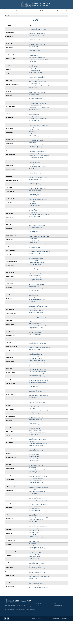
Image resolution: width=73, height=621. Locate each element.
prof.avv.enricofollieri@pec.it (35, 229)
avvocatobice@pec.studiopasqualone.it (37, 439)
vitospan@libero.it (33, 521)
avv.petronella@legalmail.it (35, 461)
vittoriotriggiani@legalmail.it (35, 556)
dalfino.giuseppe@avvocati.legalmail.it (37, 140)
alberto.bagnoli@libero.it (34, 39)
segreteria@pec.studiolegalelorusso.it (37, 314)
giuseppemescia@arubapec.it (35, 358)
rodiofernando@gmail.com (35, 489)
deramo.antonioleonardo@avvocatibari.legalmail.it (40, 181)
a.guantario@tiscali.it (33, 257)
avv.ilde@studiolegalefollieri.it (35, 231)
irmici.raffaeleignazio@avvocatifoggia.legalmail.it (39, 280)
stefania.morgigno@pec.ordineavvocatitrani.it (38, 380)
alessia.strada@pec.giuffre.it (35, 530)
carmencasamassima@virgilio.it (35, 98)
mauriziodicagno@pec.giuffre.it (35, 184)
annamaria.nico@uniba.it (34, 401)
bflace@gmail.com (33, 223)
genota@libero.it (32, 408)
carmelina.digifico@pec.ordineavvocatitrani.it (38, 192)
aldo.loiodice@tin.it (33, 297)
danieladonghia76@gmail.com (35, 212)
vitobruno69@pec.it (33, 66)
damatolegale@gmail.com (34, 146)
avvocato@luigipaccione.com (35, 419)
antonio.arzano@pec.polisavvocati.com (37, 37)
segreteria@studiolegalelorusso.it (36, 312)
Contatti (65, 10)
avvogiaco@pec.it (33, 515)
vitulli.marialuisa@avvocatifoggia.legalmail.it (38, 579)
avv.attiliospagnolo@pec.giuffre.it (36, 519)
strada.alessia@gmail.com (34, 528)
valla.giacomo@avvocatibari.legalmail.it (37, 559)
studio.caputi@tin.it (33, 87)
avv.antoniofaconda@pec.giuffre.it (36, 218)
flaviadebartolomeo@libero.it (35, 153)
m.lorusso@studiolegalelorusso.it (36, 319)
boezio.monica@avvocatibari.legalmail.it (37, 62)
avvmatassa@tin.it (33, 345)
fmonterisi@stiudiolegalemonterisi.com (37, 371)
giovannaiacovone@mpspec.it (35, 269)
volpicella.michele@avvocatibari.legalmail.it (38, 587)
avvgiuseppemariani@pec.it (35, 332)
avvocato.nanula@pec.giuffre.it (35, 391)
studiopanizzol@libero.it (34, 426)
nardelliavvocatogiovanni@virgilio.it (36, 393)
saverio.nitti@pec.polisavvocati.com (36, 406)
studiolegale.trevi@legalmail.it (35, 454)
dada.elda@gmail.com (34, 441)
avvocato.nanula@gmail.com (35, 390)
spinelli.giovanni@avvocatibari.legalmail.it (38, 526)
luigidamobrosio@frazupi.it (34, 150)
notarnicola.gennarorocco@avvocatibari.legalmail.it (40, 410)
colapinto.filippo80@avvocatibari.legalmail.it (38, 125)
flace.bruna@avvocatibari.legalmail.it (37, 225)
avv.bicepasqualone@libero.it (35, 438)
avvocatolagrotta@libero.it (34, 282)
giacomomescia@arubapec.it (35, 354)
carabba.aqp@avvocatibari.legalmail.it (37, 92)
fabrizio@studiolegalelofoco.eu (35, 294)
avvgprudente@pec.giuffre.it (35, 480)
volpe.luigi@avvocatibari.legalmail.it (36, 583)
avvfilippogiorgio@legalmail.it (35, 254)
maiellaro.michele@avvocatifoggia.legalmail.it (39, 328)
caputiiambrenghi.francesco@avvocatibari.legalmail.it (40, 85)
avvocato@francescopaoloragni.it (36, 482)
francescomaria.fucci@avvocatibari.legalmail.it (39, 236)
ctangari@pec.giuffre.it (34, 534)
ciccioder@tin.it (32, 168)
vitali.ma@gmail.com (33, 578)
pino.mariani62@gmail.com (35, 330)
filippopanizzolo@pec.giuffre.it (35, 428)
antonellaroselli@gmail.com (35, 497)
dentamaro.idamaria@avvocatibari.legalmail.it (39, 177)
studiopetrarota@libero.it (34, 452)
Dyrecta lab (39, 618)
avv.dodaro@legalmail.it (34, 210)
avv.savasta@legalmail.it (34, 508)
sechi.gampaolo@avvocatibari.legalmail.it (38, 511)
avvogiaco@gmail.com (34, 514)
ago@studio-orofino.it (33, 412)
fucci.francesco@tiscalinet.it (35, 234)
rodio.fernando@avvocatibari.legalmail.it (37, 491)
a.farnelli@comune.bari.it (34, 220)
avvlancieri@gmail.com (34, 286)
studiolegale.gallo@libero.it (35, 246)
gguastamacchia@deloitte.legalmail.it (37, 262)
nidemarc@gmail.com (34, 164)
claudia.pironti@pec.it (33, 472)
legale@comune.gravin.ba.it (35, 316)
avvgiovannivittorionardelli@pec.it (36, 398)
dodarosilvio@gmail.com (34, 209)
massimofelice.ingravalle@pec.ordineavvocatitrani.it (40, 277)
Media (22, 10)
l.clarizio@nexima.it (33, 113)
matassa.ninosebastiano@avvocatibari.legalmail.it (39, 347)
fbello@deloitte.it (32, 53)
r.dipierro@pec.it (32, 203)
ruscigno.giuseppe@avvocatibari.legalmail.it (38, 504)
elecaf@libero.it (32, 68)
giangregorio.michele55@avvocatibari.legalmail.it (39, 251)
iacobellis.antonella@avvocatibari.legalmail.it (38, 266)
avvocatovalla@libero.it (34, 558)
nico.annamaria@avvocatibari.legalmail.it (37, 402)
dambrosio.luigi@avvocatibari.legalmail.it (37, 151)
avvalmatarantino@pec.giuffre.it (36, 537)
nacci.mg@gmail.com (33, 386)
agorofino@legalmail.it (34, 413)
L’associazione (57, 10)
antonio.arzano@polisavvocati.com (36, 35)
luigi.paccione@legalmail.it (34, 421)
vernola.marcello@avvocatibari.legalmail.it (38, 568)
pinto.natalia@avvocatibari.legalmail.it (37, 465)
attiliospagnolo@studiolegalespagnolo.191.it (38, 517)
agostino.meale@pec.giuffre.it (35, 350)
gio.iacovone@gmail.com (34, 268)
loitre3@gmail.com (33, 301)
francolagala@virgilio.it (33, 242)
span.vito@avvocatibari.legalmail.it (36, 523)
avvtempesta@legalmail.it (34, 541)
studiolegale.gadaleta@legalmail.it (36, 240)
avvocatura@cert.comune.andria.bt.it (37, 158)
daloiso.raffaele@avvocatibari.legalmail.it (37, 144)
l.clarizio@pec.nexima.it (34, 114)
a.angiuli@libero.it (32, 31)
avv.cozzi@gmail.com (33, 131)
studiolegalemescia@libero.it (35, 353)
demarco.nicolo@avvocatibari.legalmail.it (38, 166)
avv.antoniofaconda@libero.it (35, 216)
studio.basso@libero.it (33, 46)
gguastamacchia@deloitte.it (35, 260)
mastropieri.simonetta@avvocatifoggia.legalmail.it (39, 339)
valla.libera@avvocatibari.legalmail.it (36, 563)
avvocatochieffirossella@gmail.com (36, 101)
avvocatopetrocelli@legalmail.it (36, 458)
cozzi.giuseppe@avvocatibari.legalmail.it (37, 133)
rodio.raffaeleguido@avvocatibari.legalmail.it (38, 487)
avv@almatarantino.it (33, 536)
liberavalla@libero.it (33, 562)
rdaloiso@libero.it (32, 142)
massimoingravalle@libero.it (35, 275)
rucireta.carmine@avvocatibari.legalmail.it (38, 500)
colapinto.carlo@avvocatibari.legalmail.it (37, 121)
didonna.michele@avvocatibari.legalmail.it (38, 188)
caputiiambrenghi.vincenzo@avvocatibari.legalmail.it (40, 88)
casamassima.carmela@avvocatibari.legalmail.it (39, 99)
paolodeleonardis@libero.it (35, 161)
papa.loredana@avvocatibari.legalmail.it (37, 432)
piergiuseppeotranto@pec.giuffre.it (36, 417)
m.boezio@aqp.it (32, 61)
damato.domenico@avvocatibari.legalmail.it (38, 147)
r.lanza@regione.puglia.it (34, 290)
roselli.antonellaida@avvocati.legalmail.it (37, 498)
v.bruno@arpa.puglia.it (34, 65)
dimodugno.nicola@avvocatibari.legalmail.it (38, 199)
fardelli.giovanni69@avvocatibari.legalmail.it (38, 395)
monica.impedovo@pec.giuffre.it (36, 273)
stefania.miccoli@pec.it (34, 365)
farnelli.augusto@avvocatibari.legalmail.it (37, 221)
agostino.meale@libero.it (34, 349)
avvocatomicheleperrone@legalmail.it (37, 446)
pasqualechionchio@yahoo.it (35, 105)
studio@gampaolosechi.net (35, 510)
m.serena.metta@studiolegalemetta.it (37, 360)
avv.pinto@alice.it (32, 467)
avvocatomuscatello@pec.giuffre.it (36, 384)
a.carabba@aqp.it (32, 90)
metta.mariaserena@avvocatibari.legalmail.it (38, 362)
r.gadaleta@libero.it (33, 238)
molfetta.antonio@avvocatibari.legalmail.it (38, 369)
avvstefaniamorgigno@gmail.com (36, 378)
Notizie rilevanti (42, 10)
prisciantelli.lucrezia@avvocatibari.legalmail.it (38, 476)
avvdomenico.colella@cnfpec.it (35, 129)
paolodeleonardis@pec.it (34, 162)
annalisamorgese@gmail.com (35, 375)
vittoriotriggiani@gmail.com (35, 554)
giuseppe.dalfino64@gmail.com (36, 138)
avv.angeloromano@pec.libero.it (36, 494)
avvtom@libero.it (32, 551)
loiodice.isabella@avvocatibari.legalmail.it (38, 302)
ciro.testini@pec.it (33, 545)
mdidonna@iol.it (32, 186)
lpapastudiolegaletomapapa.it (35, 430)
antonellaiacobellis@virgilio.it (35, 264)
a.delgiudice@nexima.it (34, 172)
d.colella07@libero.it (33, 127)
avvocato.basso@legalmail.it (35, 48)
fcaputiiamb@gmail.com (34, 83)
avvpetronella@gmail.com (34, 460)
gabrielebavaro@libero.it (34, 50)
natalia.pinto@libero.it (33, 463)
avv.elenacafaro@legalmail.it (35, 70)
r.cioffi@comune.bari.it (34, 109)
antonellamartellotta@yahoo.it (35, 334)
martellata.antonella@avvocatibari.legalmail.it (39, 336)
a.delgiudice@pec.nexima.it (35, 173)
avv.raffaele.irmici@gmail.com (35, 279)
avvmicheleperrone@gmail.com (36, 445)
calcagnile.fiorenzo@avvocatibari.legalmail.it (38, 73)
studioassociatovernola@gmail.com (36, 565)
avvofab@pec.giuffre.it (34, 295)
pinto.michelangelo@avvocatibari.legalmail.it (38, 469)
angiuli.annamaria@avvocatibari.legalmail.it (38, 33)
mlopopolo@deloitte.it (34, 308)
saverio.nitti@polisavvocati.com (35, 404)
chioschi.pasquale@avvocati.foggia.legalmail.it (39, 107)
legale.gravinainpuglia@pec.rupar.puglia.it (38, 317)
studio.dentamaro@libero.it (35, 175)
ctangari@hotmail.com (34, 532)
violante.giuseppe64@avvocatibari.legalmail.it (39, 574)
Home (7, 10)
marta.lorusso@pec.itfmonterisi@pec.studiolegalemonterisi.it (42, 373)
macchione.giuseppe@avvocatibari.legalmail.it (39, 325)
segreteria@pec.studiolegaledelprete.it (37, 243)
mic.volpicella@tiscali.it (34, 585)
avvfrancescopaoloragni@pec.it (35, 483)
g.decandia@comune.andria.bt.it (36, 157)
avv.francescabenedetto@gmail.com (37, 57)
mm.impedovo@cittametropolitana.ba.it (37, 271)
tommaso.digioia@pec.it (34, 195)
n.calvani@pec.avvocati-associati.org (37, 77)
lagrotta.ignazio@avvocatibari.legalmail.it (37, 284)
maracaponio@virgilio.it (34, 79)
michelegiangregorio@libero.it (35, 249)
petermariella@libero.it (34, 456)
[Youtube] (8, 618)
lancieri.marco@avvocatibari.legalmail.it (37, 288)
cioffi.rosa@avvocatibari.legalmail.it (36, 110)
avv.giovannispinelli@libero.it (35, 525)
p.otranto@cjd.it (32, 415)
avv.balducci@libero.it (33, 42)
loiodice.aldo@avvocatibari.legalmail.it (37, 299)
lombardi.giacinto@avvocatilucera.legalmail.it (38, 306)
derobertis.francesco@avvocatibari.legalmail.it (39, 170)
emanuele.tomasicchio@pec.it (35, 552)
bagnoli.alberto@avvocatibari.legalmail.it (37, 40)
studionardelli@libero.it (34, 397)
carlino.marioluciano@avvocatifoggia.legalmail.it (39, 96)
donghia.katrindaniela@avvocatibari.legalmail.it (39, 214)
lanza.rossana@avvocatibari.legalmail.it (37, 291)
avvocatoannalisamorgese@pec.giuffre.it (38, 376)
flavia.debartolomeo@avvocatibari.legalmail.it (39, 155)
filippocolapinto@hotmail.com (35, 124)
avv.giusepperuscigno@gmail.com (36, 503)
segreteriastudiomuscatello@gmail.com (37, 382)
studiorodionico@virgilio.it (34, 486)
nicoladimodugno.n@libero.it (35, 198)
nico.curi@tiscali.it (32, 135)
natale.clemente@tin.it (34, 116)
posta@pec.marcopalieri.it (34, 424)
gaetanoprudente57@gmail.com (36, 478)
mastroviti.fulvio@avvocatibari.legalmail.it (37, 343)
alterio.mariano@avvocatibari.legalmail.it (37, 29)
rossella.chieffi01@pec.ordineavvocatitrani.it (38, 103)
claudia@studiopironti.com (34, 471)
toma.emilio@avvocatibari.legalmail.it (37, 548)
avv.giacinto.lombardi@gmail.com (36, 305)
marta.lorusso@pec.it (33, 321)
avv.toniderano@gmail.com (35, 179)
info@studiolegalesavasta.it (35, 506)
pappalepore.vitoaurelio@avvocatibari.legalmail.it (39, 435)
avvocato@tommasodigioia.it (35, 194)
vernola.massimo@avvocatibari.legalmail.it (38, 572)
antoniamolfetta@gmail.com (35, 367)
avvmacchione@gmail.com (35, 323)
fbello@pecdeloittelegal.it (34, 55)
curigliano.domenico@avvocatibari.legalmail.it (39, 136)
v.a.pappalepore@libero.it (34, 434)
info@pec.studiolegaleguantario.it (36, 258)
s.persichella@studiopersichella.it (36, 449)
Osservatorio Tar (14, 10)
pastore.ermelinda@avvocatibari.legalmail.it (38, 443)
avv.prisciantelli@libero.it (34, 474)
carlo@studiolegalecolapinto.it (35, 120)
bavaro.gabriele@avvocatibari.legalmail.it (38, 51)
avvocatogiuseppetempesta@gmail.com (38, 539)
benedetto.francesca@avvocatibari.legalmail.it (39, 59)
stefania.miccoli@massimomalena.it (36, 364)
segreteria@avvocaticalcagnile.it (36, 72)
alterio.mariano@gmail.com (35, 28)
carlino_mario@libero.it (34, 94)
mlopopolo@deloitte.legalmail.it (36, 310)
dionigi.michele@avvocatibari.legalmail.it (37, 206)
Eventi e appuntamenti (30, 10)
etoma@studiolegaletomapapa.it (36, 547)
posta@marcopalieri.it (33, 423)
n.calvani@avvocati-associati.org (36, 76)
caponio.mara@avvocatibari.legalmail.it (37, 81)
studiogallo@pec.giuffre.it (34, 247)
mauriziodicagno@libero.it (34, 183)
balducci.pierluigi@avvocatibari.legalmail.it (38, 44)
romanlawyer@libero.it (34, 493)
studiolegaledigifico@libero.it (35, 190)
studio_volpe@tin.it (33, 582)
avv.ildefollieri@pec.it (33, 232)
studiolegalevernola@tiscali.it (35, 567)
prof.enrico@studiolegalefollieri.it (36, 227)
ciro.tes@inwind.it (32, 543)
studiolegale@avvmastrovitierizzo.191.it (37, 342)
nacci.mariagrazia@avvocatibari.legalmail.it (38, 387)
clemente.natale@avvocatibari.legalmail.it (38, 118)
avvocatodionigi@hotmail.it (35, 205)
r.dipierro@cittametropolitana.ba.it (36, 201)
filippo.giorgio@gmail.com (34, 253)
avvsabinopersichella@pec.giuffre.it (36, 450)
